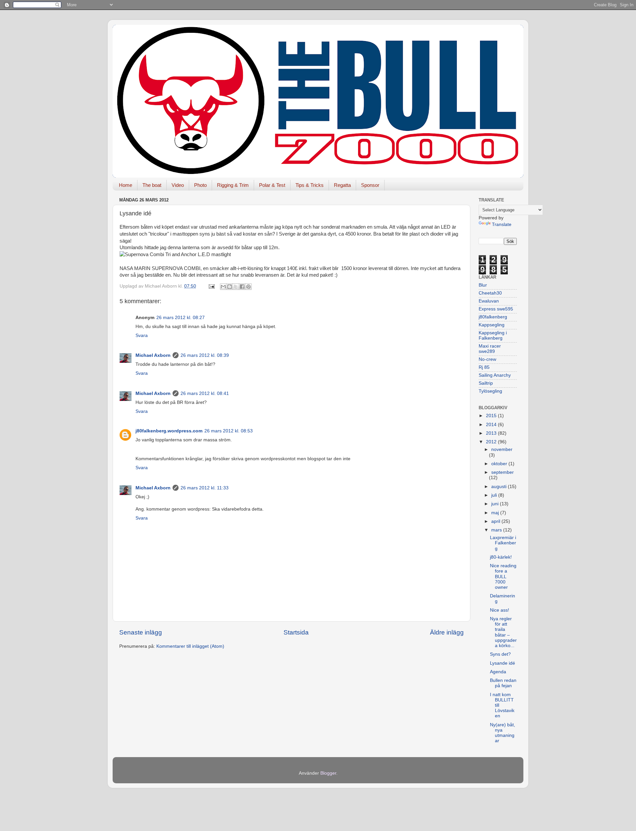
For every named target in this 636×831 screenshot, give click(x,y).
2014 (492, 424)
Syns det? (500, 654)
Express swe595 (496, 308)
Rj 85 (484, 367)
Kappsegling (491, 324)
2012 (492, 441)
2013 (492, 433)
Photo (200, 185)
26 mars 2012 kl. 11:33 (205, 487)
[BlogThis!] (229, 286)
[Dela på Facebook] (242, 286)
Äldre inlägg (447, 632)
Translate (501, 224)
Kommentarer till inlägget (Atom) (190, 646)
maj (495, 512)
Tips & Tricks (309, 185)
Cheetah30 (490, 293)
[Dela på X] (236, 286)
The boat (151, 185)
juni (495, 503)
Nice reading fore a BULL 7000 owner (503, 576)
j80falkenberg (493, 316)
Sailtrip (486, 383)
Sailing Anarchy (495, 375)
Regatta (342, 185)
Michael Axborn (153, 355)
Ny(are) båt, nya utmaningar (502, 733)
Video (178, 185)
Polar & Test (272, 185)
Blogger (328, 773)
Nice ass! (499, 610)
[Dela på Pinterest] (248, 286)
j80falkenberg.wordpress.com (168, 430)
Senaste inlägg (140, 632)
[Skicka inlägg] (211, 286)
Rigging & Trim (233, 185)
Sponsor (370, 185)
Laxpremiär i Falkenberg (503, 543)
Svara (141, 335)
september (502, 472)
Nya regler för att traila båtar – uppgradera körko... (503, 632)
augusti (499, 486)
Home (125, 185)
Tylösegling (490, 391)
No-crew (487, 359)
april (496, 521)
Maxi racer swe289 (490, 349)
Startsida (296, 632)
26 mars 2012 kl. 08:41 (205, 393)
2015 (492, 415)
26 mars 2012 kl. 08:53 (228, 430)
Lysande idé (502, 663)
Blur (483, 285)
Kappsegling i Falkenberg (493, 335)
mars (497, 529)
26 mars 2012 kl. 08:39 (205, 355)
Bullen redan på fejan (503, 683)
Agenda (498, 671)
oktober (499, 463)
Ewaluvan (489, 301)
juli (494, 495)
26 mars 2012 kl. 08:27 (180, 317)
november (501, 449)
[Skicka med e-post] (223, 286)
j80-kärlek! (501, 557)
